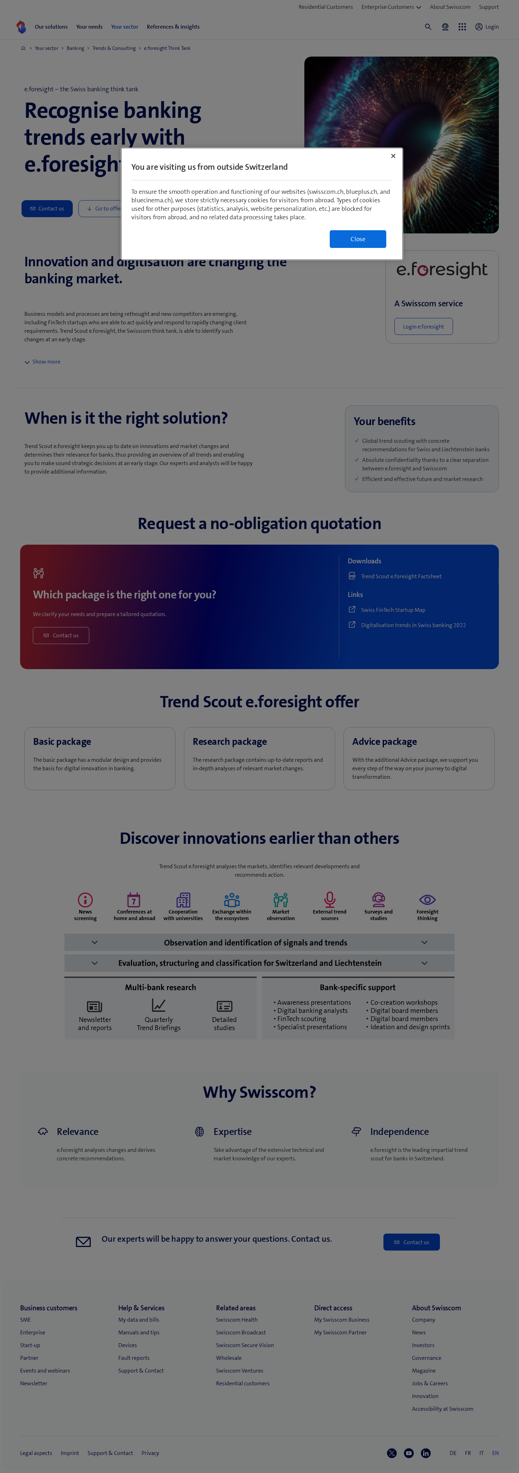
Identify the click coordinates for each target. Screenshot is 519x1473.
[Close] (393, 156)
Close (358, 239)
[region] (262, 203)
